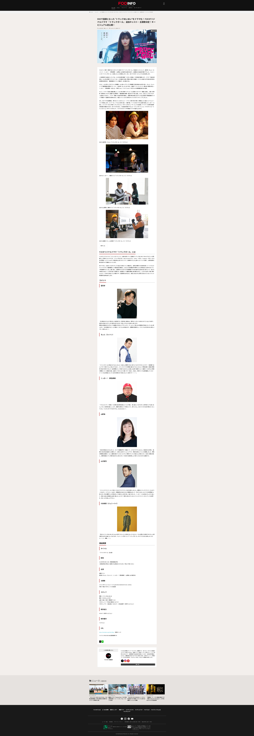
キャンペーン (124, 7)
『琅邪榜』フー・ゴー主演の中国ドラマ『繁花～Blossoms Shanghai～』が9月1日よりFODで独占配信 (155, 699)
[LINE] (103, 641)
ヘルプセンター (127, 711)
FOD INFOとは (97, 709)
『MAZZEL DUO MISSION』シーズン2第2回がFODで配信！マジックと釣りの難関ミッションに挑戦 (136, 699)
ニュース (113, 7)
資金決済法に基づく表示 (147, 721)
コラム (118, 7)
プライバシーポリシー (118, 721)
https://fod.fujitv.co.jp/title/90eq (106, 632)
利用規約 (111, 721)
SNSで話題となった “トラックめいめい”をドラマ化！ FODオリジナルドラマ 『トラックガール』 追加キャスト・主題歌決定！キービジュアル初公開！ (126, 12)
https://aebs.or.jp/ (136, 729)
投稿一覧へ (138, 664)
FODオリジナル (113, 28)
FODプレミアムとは (156, 709)
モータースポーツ (137, 7)
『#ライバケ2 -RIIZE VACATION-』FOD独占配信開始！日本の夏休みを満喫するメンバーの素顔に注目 (98, 699)
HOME (91, 12)
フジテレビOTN (129, 709)
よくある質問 (105, 709)
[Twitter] (100, 641)
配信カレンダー (113, 709)
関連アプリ (121, 709)
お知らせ (130, 7)
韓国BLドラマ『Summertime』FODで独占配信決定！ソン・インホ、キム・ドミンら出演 (117, 699)
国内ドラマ (118, 28)
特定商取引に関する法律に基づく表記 (132, 721)
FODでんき (146, 709)
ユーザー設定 (105, 721)
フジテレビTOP (138, 709)
